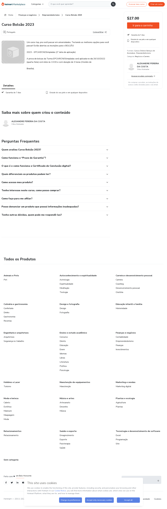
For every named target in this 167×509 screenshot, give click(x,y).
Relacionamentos (12, 431)
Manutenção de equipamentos (75, 382)
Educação (64, 345)
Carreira (119, 279)
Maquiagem (9, 415)
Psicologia (64, 370)
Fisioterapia (65, 443)
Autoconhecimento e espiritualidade (78, 275)
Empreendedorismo (125, 341)
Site (118, 443)
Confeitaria (8, 308)
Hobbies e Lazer (12, 382)
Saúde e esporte (68, 431)
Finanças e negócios (126, 332)
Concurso (64, 337)
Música (63, 410)
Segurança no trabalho (14, 341)
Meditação (64, 288)
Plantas (119, 406)
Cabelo (7, 402)
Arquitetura (9, 337)
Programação (122, 439)
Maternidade (121, 308)
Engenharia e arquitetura (16, 332)
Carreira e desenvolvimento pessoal (134, 275)
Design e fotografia (69, 304)
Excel (118, 435)
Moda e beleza (11, 398)
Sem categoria (11, 459)
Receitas (8, 320)
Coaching (120, 283)
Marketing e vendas (125, 382)
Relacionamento (11, 435)
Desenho (64, 406)
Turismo (7, 386)
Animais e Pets (11, 275)
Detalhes (8, 85)
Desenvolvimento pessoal (128, 288)
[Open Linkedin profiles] (17, 482)
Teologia (64, 292)
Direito (63, 341)
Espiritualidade (66, 283)
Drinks (6, 312)
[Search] (113, 4)
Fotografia (64, 312)
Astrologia (64, 279)
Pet (5, 279)
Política (63, 366)
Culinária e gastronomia (16, 304)
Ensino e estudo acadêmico (73, 332)
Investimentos (122, 349)
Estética (7, 406)
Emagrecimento (67, 435)
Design (63, 308)
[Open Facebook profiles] (6, 482)
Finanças (119, 345)
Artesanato (65, 402)
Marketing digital (123, 386)
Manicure (8, 410)
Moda (6, 419)
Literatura (64, 362)
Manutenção (65, 386)
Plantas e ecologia (125, 398)
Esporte (63, 439)
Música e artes (67, 398)
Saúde (62, 447)
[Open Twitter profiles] (12, 482)
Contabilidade (122, 337)
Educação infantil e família (129, 304)
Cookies (157, 499)
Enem (62, 349)
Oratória (119, 292)
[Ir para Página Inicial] (14, 4)
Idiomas (63, 353)
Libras (62, 357)
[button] (53, 149)
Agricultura (121, 402)
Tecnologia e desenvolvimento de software (138, 431)
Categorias (36, 4)
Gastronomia (9, 316)
